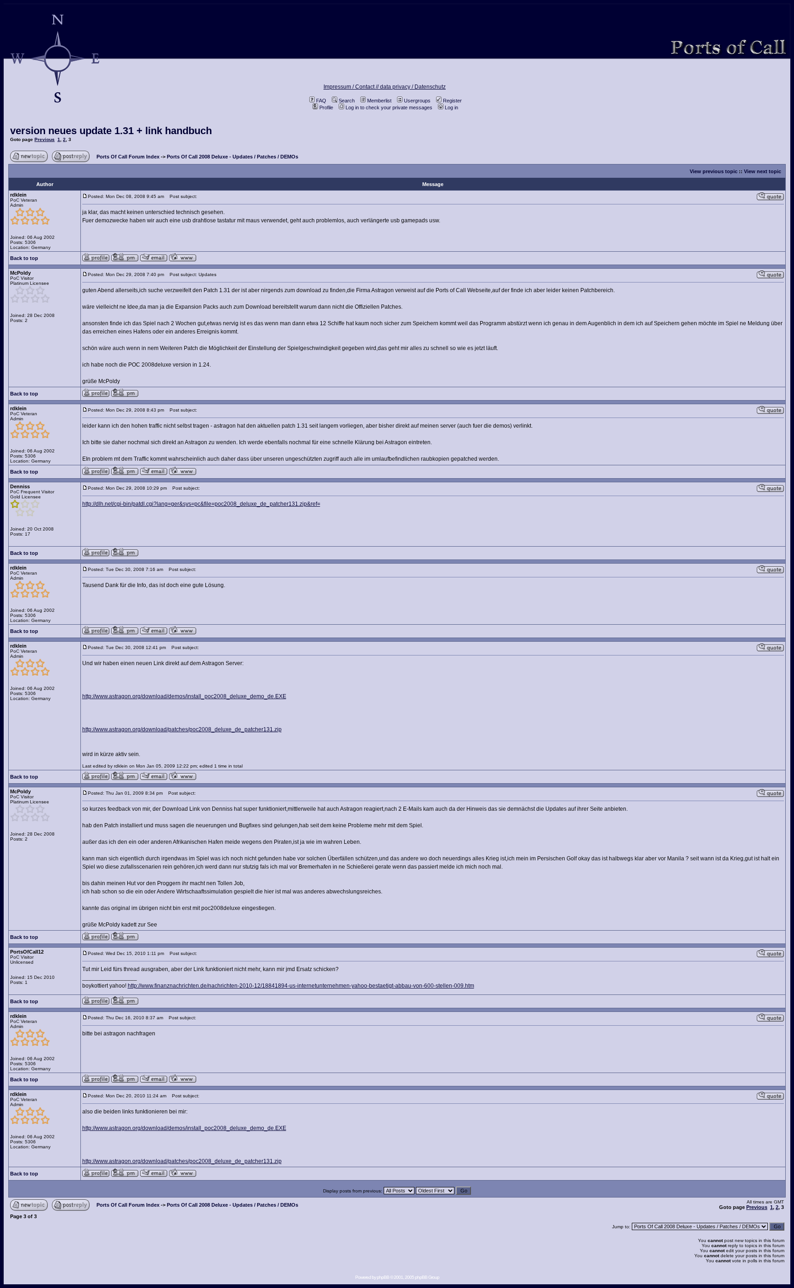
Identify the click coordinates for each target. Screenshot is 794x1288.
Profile (326, 107)
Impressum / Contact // (351, 87)
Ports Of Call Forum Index (127, 156)
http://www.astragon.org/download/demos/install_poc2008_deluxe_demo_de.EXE (184, 696)
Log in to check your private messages (389, 107)
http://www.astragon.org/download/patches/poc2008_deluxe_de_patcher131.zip (182, 729)
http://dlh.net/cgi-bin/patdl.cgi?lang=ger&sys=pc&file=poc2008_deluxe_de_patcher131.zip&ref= (201, 504)
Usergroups (417, 100)
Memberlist (379, 100)
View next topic (762, 171)
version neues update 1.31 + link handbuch (111, 130)
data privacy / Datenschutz (413, 87)
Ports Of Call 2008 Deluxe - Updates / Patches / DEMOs (232, 156)
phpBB (383, 1277)
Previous (44, 139)
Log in (451, 107)
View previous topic (713, 171)
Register (452, 100)
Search (347, 100)
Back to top (24, 258)
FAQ (321, 100)
